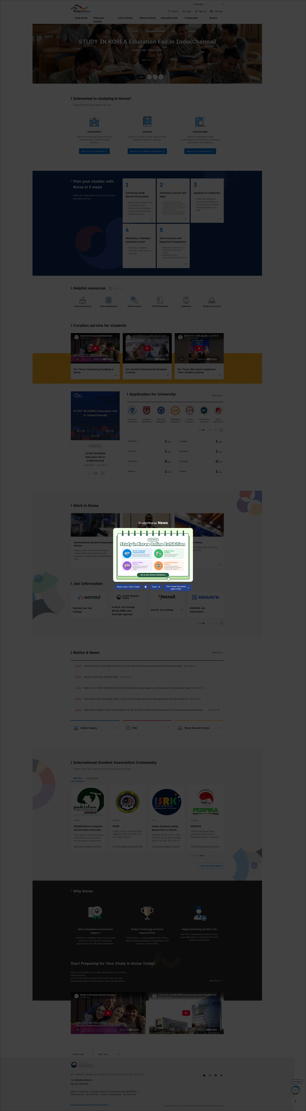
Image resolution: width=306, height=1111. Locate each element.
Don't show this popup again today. (176, 587)
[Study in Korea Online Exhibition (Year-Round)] (153, 555)
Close (154, 587)
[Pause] (145, 586)
